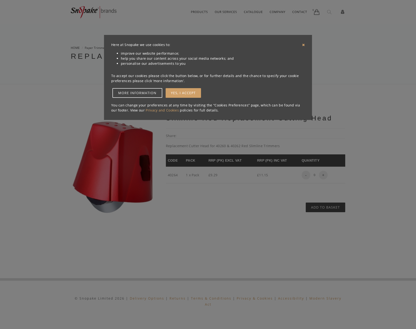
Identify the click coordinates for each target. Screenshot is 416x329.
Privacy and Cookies (162, 110)
